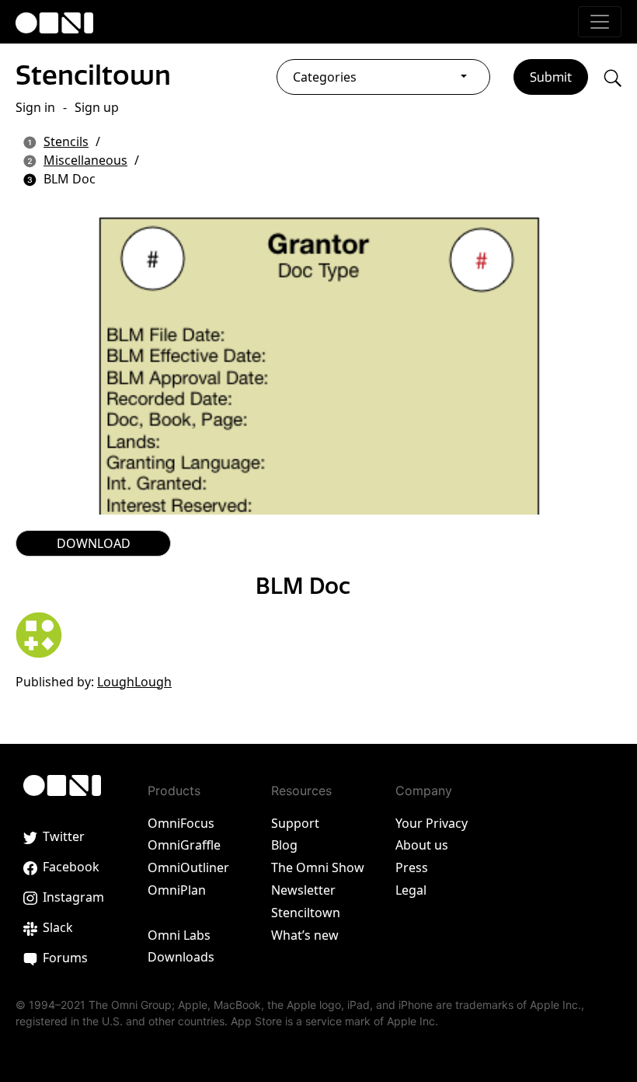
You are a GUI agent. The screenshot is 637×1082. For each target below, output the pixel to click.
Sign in (35, 107)
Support (295, 823)
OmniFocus (181, 823)
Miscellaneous (85, 160)
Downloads (181, 956)
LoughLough (134, 681)
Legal (410, 890)
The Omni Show (317, 867)
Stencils (66, 141)
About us (421, 844)
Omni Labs (179, 935)
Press (411, 867)
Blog (284, 844)
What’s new (305, 935)
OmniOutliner (188, 867)
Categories (325, 77)
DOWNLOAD (94, 543)
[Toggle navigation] (599, 21)
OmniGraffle (184, 844)
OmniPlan (177, 890)
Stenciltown (93, 75)
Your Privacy (431, 823)
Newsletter (303, 890)
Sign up (97, 107)
